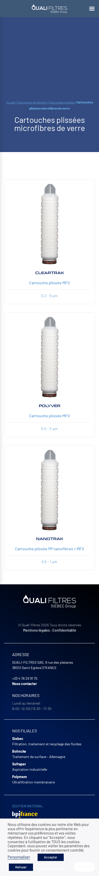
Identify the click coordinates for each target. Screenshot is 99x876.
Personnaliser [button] (19, 857)
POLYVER (49, 406)
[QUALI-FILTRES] (49, 8)
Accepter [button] (50, 857)
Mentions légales (36, 630)
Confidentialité (64, 630)
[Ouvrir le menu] (92, 9)
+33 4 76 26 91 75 (24, 678)
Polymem (19, 777)
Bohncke (19, 751)
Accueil (11, 102)
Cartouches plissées (62, 102)
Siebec (17, 738)
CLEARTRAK (49, 273)
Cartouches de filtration (32, 102)
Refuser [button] (21, 867)
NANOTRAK (49, 539)
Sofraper (19, 764)
